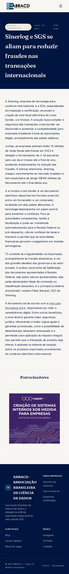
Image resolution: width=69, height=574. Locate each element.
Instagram (48, 535)
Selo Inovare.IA (51, 491)
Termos (45, 565)
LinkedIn (47, 546)
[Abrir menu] (60, 6)
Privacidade (58, 565)
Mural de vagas (13, 546)
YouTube (47, 540)
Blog (7, 535)
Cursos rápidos (13, 540)
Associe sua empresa (49, 483)
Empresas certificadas (49, 498)
